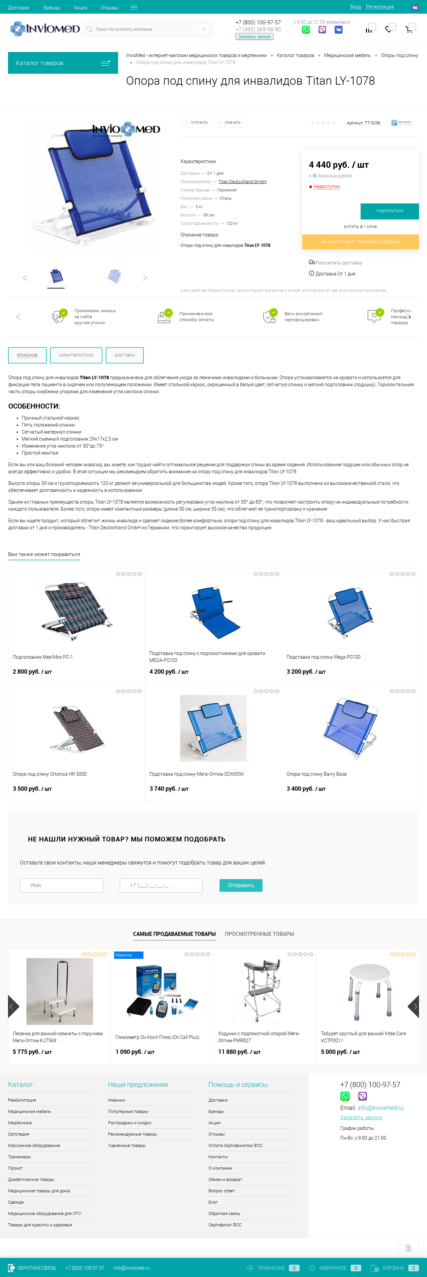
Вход (355, 6)
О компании (220, 1168)
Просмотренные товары (259, 933)
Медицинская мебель (29, 1111)
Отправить (241, 885)
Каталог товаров (39, 62)
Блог (213, 1202)
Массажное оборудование (34, 1145)
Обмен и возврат (225, 1179)
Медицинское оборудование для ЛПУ (44, 1213)
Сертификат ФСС (225, 1224)
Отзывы (109, 7)
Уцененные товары (127, 1145)
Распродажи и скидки (129, 1122)
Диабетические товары (31, 1179)
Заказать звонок (254, 36)
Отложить (199, 122)
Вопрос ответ (221, 1190)
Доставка (18, 7)
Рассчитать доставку (338, 262)
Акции (80, 7)
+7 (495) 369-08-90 (258, 29)
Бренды (52, 7)
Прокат (15, 1168)
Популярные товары (128, 1111)
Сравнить (233, 122)
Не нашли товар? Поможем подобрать (361, 242)
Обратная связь (224, 1213)
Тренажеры (19, 1156)
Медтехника (20, 1122)
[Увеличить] (94, 184)
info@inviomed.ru (381, 1107)
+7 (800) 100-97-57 (258, 22)
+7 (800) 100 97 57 (84, 1268)
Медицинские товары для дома (39, 1190)
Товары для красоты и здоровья (40, 1224)
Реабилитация (22, 1100)
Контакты (218, 1156)
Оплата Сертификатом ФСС (235, 1145)
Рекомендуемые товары (132, 1134)
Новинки (116, 1100)
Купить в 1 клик (361, 227)
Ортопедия (18, 1134)
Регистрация (380, 6)
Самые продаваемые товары (174, 933)
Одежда (16, 1202)
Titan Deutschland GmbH (243, 181)
